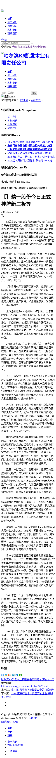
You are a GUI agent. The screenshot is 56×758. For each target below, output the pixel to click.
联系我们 (12, 33)
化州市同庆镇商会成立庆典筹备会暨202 (29, 153)
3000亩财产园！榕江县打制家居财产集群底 (31, 157)
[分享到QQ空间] (6, 675)
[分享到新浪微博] (9, 675)
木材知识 (12, 26)
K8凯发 (24, 100)
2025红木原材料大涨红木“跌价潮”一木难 (29, 160)
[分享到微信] (20, 675)
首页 (9, 18)
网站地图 (6, 721)
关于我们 (12, 22)
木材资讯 (12, 29)
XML (16, 721)
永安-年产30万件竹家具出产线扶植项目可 (30, 142)
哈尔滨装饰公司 (45, 679)
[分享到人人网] (17, 675)
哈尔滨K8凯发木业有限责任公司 (29, 46)
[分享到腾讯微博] (13, 675)
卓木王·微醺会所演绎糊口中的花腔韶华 (32, 689)
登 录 (4, 39)
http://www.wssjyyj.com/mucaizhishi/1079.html (24, 686)
